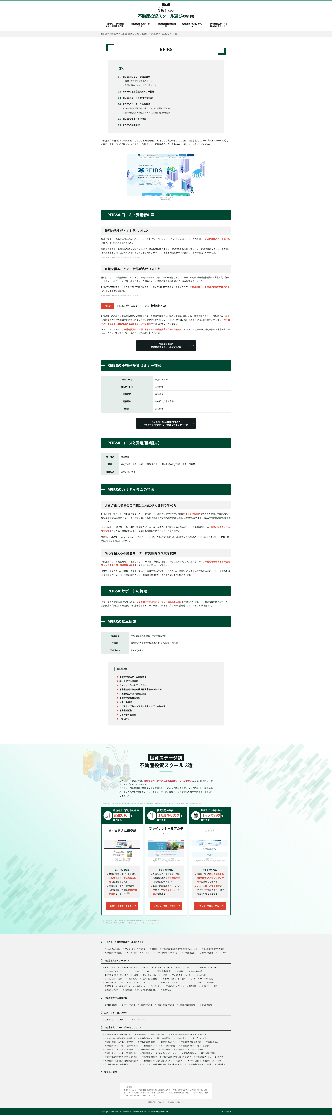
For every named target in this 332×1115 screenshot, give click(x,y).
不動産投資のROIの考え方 (191, 1042)
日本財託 (128, 990)
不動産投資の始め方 (149, 1057)
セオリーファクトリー (129, 982)
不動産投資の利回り (168, 1042)
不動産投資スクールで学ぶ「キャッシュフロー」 (160, 1053)
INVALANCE (211, 982)
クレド (199, 982)
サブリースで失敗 (128, 1004)
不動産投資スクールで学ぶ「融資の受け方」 (122, 1045)
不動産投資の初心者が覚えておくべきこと (121, 1057)
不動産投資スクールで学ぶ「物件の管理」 (160, 1045)
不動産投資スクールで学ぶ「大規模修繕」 (121, 1053)
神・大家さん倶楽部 (112, 949)
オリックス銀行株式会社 (146, 990)
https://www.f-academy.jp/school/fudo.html (145, 923)
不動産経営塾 (189, 952)
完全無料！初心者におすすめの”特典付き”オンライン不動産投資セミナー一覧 (166, 423)
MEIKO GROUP (110, 982)
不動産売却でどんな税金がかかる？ (118, 1034)
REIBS (154, 949)
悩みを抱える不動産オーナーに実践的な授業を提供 (147, 112)
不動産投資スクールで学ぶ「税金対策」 (120, 1049)
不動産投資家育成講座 (113, 952)
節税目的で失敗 (111, 1004)
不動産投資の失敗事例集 (166, 24)
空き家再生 (109, 1019)
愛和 (215, 986)
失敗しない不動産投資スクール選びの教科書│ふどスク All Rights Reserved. (142, 1111)
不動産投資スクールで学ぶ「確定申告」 (120, 1042)
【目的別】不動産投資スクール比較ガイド (114, 24)
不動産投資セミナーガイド (140, 24)
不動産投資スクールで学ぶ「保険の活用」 (200, 1053)
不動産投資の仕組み (147, 1042)
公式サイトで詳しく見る (120, 906)
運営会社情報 (110, 1072)
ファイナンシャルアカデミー (136, 949)
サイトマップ (226, 1112)
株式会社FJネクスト (112, 990)
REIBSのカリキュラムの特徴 (136, 104)
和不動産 (192, 986)
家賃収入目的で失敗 (187, 1004)
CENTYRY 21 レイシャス (175, 986)
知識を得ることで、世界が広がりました (142, 85)
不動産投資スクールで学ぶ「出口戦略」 (155, 1049)
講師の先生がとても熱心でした (138, 81)
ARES (136, 975)
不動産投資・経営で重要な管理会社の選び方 (122, 1060)
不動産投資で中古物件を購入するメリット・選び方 (163, 1060)
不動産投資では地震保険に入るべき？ (176, 1057)
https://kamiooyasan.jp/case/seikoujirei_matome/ (142, 920)
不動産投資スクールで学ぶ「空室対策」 (196, 1045)
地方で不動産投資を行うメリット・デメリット (188, 1034)
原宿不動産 (109, 986)
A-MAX (176, 982)
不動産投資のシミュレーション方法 (209, 1057)
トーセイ (169, 967)
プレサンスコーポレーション (183, 975)
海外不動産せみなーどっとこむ (116, 975)
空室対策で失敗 (146, 1004)
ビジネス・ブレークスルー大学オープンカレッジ (160, 952)
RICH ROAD (133, 978)
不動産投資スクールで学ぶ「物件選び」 (191, 1049)
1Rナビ (164, 975)
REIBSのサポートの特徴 (134, 118)
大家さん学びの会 (195, 971)
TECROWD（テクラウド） (141, 971)
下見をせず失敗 (206, 1004)
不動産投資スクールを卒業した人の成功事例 (208, 1064)
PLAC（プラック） (185, 967)
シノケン (188, 982)
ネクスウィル (166, 990)
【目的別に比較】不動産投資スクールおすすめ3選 (166, 346)
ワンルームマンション (137, 1019)
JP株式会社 (164, 982)
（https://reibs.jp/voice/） (118, 257)
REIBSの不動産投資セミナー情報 (138, 91)
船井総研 (180, 971)
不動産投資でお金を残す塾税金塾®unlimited (179, 949)
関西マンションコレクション (174, 978)
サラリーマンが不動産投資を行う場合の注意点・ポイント (164, 1064)
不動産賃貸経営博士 (164, 971)
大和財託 (202, 975)
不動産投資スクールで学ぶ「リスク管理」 (192, 1038)
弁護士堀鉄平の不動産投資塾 (213, 949)
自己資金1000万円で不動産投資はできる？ (121, 1064)
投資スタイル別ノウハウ (192, 24)
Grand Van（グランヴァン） (115, 971)
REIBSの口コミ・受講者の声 (136, 76)
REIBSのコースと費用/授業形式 (138, 97)
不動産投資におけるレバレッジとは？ (151, 1034)
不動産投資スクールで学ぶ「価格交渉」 (155, 1038)
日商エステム (110, 967)
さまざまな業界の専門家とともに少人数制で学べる (147, 108)
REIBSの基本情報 (131, 125)
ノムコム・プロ (149, 982)
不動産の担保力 (212, 1042)
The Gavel (222, 952)
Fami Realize (156, 986)
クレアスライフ (124, 986)
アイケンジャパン (149, 975)
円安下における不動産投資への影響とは (120, 1038)
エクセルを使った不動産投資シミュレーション (205, 1060)
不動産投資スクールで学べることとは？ (218, 24)
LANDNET (205, 986)
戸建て (120, 1019)
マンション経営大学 (150, 978)
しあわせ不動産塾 (206, 952)
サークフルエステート (208, 978)
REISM (192, 978)
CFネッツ (157, 967)
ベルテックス (140, 986)
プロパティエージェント (114, 978)
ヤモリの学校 (132, 952)
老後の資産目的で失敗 (165, 1004)
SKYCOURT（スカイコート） (208, 967)
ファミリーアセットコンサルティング (134, 967)
